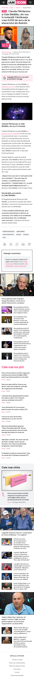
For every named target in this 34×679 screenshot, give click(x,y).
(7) (7, 45)
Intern (12, 7)
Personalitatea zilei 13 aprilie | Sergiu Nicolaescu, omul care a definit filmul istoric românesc (17, 289)
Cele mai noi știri (13, 367)
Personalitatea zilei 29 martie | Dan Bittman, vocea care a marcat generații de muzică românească (17, 320)
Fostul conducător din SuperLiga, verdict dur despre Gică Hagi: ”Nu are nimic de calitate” (17, 576)
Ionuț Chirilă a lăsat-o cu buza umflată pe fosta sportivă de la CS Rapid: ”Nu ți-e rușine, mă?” (17, 586)
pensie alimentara (8, 234)
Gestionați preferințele (17, 675)
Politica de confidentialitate (17, 663)
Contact (17, 672)
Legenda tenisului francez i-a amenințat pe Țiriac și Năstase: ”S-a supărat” (17, 522)
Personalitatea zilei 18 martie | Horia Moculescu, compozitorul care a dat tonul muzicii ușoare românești (17, 345)
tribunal (18, 234)
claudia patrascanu (8, 231)
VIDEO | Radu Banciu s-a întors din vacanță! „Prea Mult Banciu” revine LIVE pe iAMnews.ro (17, 630)
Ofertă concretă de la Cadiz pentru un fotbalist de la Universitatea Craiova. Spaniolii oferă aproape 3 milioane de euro (17, 543)
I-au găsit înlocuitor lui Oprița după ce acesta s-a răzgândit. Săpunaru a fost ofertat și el (17, 567)
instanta (25, 234)
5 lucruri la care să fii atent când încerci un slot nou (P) (17, 418)
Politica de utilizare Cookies (17, 666)
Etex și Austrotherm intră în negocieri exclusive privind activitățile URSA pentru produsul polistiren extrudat (17, 375)
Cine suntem (17, 669)
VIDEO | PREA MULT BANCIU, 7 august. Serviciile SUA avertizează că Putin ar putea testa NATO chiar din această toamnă (17, 642)
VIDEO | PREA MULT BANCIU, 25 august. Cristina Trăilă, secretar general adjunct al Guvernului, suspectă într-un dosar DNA (17, 608)
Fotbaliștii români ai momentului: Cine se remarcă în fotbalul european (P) (17, 455)
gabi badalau (20, 231)
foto (4, 237)
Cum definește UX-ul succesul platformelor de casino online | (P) (17, 409)
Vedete (18, 7)
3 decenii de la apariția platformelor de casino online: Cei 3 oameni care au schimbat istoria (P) (17, 398)
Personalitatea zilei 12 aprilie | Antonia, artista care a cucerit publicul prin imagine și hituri (17, 310)
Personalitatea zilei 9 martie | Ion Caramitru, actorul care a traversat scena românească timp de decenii (17, 357)
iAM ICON (5, 7)
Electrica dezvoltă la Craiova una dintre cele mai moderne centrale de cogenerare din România (17, 387)
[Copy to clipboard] (29, 244)
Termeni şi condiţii (17, 660)
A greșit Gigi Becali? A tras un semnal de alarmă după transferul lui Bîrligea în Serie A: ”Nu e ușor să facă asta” (17, 556)
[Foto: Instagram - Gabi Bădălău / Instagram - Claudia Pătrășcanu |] (30, 45)
